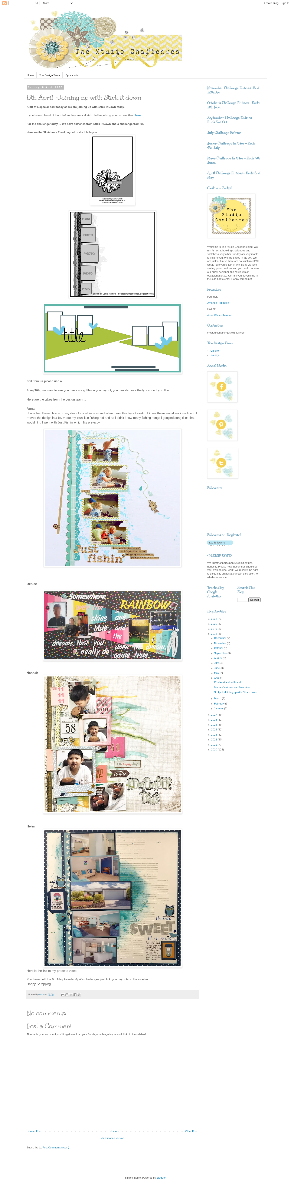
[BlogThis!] (67, 995)
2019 (214, 629)
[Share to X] (71, 995)
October (219, 648)
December (220, 638)
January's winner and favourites (232, 687)
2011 (214, 744)
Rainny (214, 355)
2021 (214, 619)
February (219, 703)
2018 (214, 633)
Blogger (161, 1177)
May (217, 673)
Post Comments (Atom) (55, 1147)
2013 (214, 734)
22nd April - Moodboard (227, 682)
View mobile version (112, 1138)
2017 (214, 714)
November (220, 643)
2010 (214, 749)
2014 (214, 729)
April (217, 678)
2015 (214, 724)
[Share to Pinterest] (79, 995)
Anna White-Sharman (219, 315)
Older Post (191, 1131)
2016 (214, 719)
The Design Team (49, 75)
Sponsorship (72, 75)
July (216, 663)
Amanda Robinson (218, 302)
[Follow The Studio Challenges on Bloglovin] (220, 545)
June (217, 668)
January (219, 708)
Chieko (214, 350)
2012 (214, 739)
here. (138, 115)
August (218, 658)
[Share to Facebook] (75, 995)
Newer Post (34, 1131)
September (221, 653)
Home (30, 75)
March (218, 698)
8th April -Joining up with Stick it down (235, 692)
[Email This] (63, 995)
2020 (214, 623)
